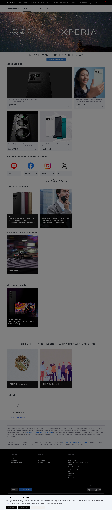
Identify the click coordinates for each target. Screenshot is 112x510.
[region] (56, 502)
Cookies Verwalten (38, 507)
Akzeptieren (11, 507)
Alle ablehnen (24, 507)
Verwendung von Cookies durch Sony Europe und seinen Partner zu (74, 502)
